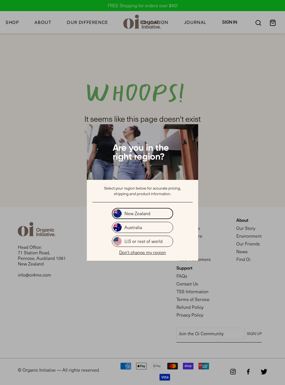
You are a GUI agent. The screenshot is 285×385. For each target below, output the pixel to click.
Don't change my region (142, 252)
